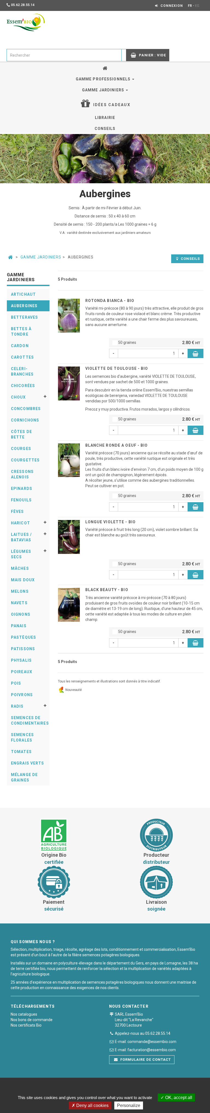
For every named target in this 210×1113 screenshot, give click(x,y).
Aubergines (24, 306)
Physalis (21, 660)
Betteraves (24, 317)
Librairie (105, 117)
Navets (19, 603)
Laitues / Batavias (21, 537)
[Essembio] (26, 22)
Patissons (23, 649)
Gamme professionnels (104, 79)
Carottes (22, 357)
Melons (20, 591)
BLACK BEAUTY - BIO (106, 590)
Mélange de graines (24, 777)
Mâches (20, 568)
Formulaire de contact (145, 1059)
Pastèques (23, 637)
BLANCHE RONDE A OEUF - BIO (116, 445)
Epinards (21, 488)
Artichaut (23, 294)
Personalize (128, 1105)
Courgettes (25, 460)
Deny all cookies (92, 1105)
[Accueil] (105, 68)
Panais (19, 626)
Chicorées (23, 385)
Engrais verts (27, 763)
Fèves (17, 511)
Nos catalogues (24, 1014)
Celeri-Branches (22, 371)
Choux (18, 397)
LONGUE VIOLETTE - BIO (110, 522)
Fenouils (21, 500)
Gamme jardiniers (103, 90)
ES (197, 6)
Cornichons (25, 420)
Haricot (20, 523)
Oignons (20, 614)
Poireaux (21, 672)
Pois (16, 683)
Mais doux (23, 580)
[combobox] (64, 55)
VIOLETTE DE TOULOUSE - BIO (116, 368)
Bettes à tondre (21, 331)
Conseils (105, 128)
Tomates (21, 751)
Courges (21, 448)
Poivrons (22, 695)
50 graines (158, 342)
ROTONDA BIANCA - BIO (109, 300)
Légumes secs (21, 554)
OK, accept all (178, 1097)
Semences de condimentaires (30, 720)
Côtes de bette (21, 434)
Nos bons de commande (31, 1020)
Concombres (26, 408)
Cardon (20, 346)
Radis (17, 706)
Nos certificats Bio (26, 1025)
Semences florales (22, 737)
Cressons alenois (22, 474)
